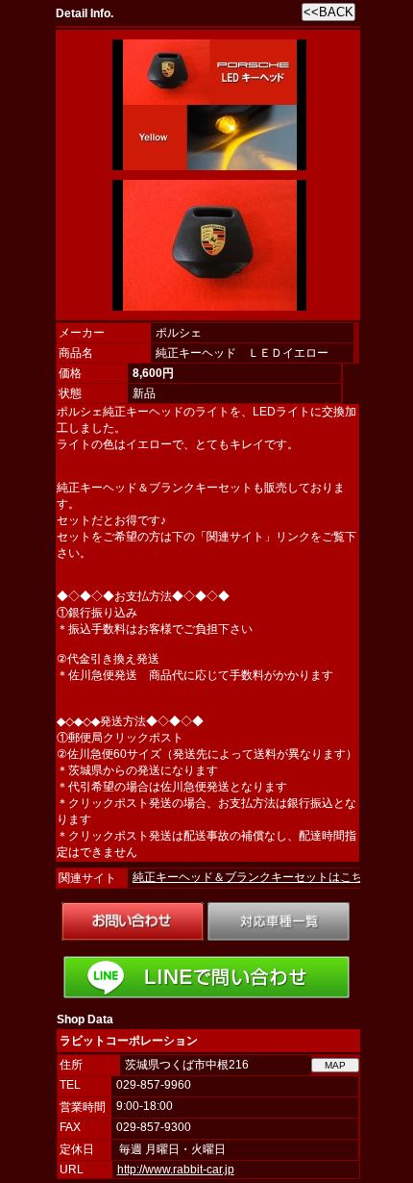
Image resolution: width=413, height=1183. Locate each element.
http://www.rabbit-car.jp (175, 1169)
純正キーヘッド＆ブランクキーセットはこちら (254, 877)
